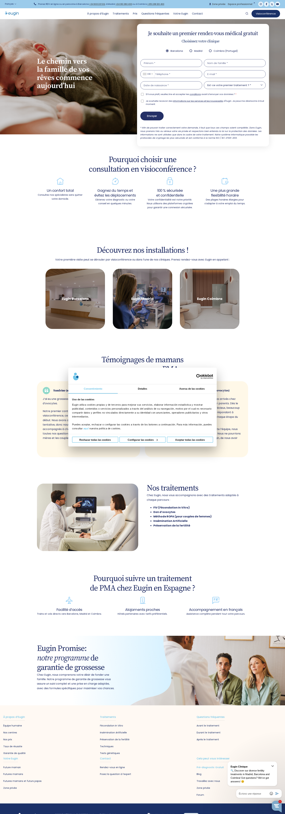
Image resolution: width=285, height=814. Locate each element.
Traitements (121, 13)
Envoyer (152, 116)
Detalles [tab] (142, 388)
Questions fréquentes (155, 13)
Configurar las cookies (141, 439)
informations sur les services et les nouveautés (198, 101)
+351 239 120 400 (155, 4)
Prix (135, 13)
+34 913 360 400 (124, 4)
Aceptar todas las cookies (190, 439)
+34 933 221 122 (97, 4)
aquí (86, 428)
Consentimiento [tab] (93, 388)
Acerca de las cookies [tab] (192, 388)
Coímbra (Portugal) (226, 51)
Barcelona (177, 51)
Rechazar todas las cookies (95, 439)
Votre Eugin (181, 13)
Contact (197, 13)
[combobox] (147, 74)
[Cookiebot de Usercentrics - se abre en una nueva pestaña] (198, 376)
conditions (195, 94)
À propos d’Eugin (98, 13)
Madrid (198, 51)
